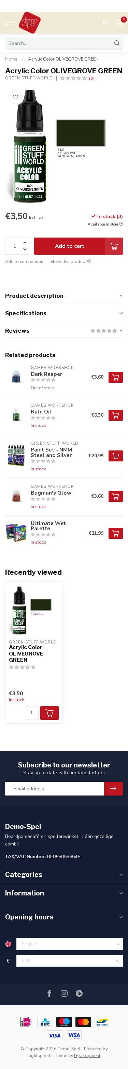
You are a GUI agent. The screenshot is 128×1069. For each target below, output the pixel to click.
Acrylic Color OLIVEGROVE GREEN (63, 59)
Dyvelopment (87, 1055)
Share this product (69, 261)
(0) (92, 78)
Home (11, 59)
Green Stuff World (29, 78)
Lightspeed (39, 1055)
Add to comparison (24, 261)
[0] (119, 22)
